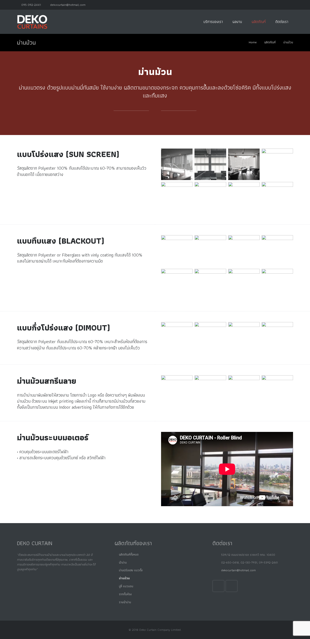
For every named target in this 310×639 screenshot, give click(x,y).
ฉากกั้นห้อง (125, 594)
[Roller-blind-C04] (277, 337)
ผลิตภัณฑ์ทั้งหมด (129, 554)
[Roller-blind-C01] (177, 337)
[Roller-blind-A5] (177, 197)
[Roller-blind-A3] (210, 164)
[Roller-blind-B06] (210, 284)
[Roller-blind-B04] (277, 251)
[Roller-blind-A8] (210, 197)
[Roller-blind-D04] (210, 391)
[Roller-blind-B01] (177, 251)
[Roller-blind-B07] (244, 284)
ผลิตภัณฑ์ (270, 42)
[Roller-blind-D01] (177, 391)
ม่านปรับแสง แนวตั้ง (131, 570)
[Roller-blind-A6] (244, 164)
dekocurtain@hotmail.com (67, 4)
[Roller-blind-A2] (277, 197)
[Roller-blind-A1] (244, 197)
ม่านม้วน (124, 578)
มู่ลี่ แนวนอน (126, 586)
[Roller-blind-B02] (210, 251)
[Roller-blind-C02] (244, 337)
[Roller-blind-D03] (277, 391)
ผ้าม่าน (123, 562)
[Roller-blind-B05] (177, 284)
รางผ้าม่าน (125, 602)
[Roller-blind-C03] (210, 337)
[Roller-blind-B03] (244, 251)
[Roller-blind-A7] (277, 164)
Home (252, 42)
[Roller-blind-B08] (277, 284)
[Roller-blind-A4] (177, 164)
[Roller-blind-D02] (244, 391)
